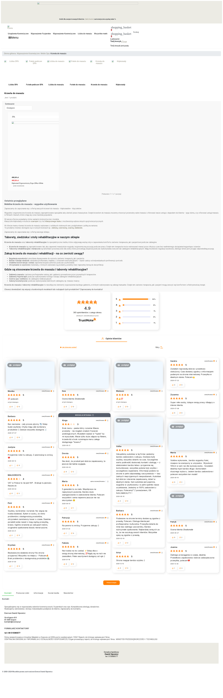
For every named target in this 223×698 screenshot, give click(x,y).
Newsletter (68, 593)
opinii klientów (87, 312)
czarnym (34, 221)
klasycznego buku (53, 221)
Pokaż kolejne (111, 582)
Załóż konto (89, 19)
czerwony (63, 228)
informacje (38, 593)
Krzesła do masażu (99, 85)
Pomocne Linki (22, 593)
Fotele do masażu (77, 85)
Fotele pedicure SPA (34, 85)
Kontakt (7, 593)
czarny (71, 228)
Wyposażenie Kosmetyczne (64, 34)
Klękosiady (120, 85)
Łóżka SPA (13, 85)
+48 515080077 (13, 633)
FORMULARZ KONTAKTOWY (16, 628)
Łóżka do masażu (85, 34)
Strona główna (10, 53)
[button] (136, 29)
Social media (53, 593)
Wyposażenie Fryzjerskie (41, 34)
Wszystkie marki (100, 34)
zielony (55, 228)
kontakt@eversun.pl (12, 622)
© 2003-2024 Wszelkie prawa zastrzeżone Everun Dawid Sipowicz (27, 672)
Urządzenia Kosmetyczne (18, 34)
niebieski (78, 228)
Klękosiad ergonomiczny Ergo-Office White (27, 183)
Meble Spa (45, 53)
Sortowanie (9, 104)
